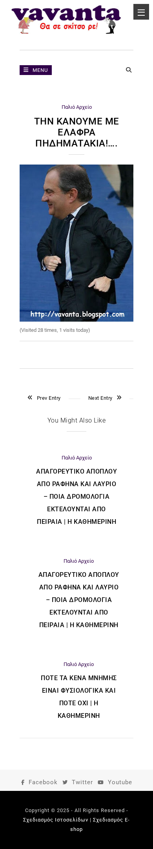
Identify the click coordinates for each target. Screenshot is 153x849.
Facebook (43, 782)
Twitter (82, 782)
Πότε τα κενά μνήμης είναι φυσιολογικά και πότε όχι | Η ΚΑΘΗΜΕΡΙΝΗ (79, 696)
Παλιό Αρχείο (77, 107)
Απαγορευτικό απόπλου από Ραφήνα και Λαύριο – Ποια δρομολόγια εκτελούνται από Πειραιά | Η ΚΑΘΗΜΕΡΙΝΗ (76, 496)
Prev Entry (49, 398)
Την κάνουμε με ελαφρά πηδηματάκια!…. (76, 132)
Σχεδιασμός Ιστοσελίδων (55, 820)
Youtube (120, 782)
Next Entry (100, 398)
